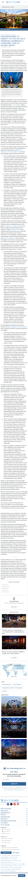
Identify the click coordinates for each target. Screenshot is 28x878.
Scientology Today (5, 816)
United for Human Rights (17, 229)
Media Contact (6, 833)
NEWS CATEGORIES (14, 582)
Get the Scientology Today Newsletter (11, 849)
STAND (2, 865)
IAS (12, 559)
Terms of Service (18, 790)
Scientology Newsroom (5, 858)
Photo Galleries (6, 831)
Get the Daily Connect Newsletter (10, 847)
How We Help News (6, 591)
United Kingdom (17, 684)
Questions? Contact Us (8, 838)
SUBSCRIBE (21, 875)
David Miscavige (14, 858)
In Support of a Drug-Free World (15, 867)
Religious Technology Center (6, 860)
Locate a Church (6, 842)
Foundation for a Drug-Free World (13, 226)
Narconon (20, 865)
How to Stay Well (5, 825)
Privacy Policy (18, 787)
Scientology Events (5, 586)
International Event (6, 684)
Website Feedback (7, 840)
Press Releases (6, 829)
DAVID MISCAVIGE (14, 601)
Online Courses (4, 810)
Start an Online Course (17, 860)
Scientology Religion (5, 857)
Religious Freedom (5, 588)
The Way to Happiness (8, 238)
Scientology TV (4, 590)
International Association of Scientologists (12, 688)
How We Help (4, 823)
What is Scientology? (6, 808)
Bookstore (3, 814)
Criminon (15, 865)
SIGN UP (14, 784)
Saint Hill (4, 691)
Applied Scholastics (4, 867)
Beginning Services (5, 812)
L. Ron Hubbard (16, 105)
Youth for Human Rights (15, 869)
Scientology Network (16, 855)
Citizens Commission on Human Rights (8, 870)
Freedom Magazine (21, 864)
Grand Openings (5, 585)
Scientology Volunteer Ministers (18, 327)
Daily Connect (4, 819)
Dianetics (9, 855)
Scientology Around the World (8, 821)
